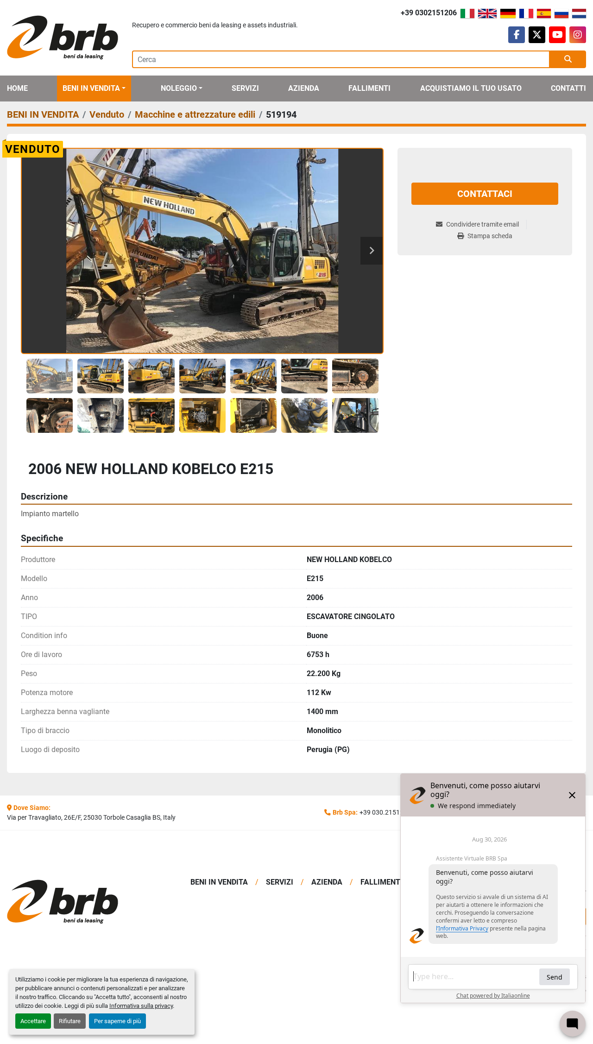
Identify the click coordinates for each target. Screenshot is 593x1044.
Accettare (33, 1021)
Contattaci (484, 193)
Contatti (568, 88)
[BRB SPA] (74, 902)
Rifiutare (70, 1021)
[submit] (568, 59)
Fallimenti (369, 88)
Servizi (245, 88)
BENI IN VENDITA (91, 88)
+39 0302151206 (429, 12)
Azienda (303, 88)
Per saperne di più (117, 1021)
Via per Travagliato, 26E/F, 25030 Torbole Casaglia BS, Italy (91, 817)
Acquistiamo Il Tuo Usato (471, 88)
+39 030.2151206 (385, 812)
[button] (94, 88)
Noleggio (179, 88)
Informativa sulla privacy (141, 1005)
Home (17, 88)
